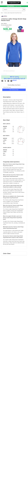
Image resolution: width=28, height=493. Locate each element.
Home (2, 12)
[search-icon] (24, 9)
